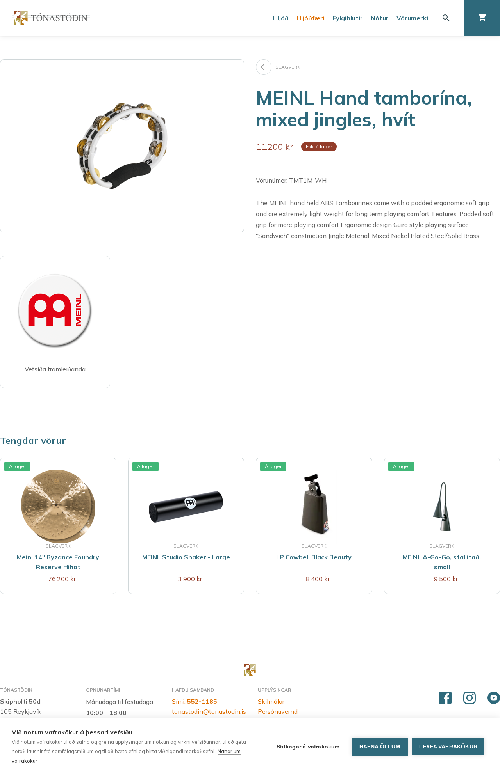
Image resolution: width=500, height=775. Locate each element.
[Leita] (446, 18)
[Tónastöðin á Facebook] (445, 698)
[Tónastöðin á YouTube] (494, 698)
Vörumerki (412, 18)
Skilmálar (271, 701)
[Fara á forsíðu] (51, 18)
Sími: (194, 701)
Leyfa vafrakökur (448, 747)
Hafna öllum (379, 747)
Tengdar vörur (33, 440)
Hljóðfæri (310, 18)
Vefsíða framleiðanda (55, 369)
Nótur (380, 18)
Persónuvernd (278, 711)
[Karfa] (482, 18)
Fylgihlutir (347, 18)
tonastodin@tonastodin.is (209, 711)
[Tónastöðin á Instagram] (469, 698)
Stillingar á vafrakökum (308, 747)
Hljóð (281, 18)
